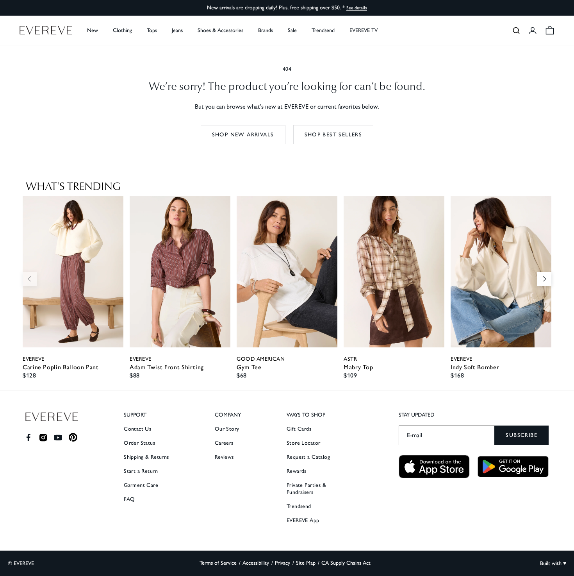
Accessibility (255, 563)
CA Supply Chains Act (346, 563)
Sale (292, 30)
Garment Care (141, 485)
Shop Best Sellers (333, 134)
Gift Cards (299, 429)
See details (356, 8)
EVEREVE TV (363, 30)
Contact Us (137, 429)
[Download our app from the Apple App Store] (434, 467)
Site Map (306, 563)
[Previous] (30, 279)
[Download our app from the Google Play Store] (513, 466)
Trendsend (323, 30)
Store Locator (303, 443)
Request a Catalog (308, 457)
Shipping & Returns (146, 457)
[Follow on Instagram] (43, 437)
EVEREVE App (303, 520)
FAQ (129, 499)
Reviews (224, 457)
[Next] (544, 279)
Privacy (282, 563)
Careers (224, 443)
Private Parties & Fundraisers (306, 489)
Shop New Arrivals (243, 134)
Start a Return (141, 471)
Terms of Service (218, 563)
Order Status (139, 443)
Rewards (297, 471)
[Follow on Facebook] (28, 437)
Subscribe (521, 435)
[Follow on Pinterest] (73, 437)
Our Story (227, 429)
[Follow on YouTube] (57, 437)
